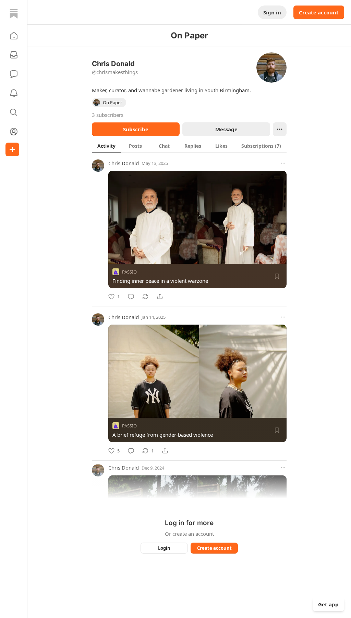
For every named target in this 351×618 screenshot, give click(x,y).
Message (226, 129)
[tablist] (189, 146)
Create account (319, 12)
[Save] (276, 276)
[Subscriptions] (13, 55)
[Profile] (13, 131)
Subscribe (135, 129)
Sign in (272, 12)
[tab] (106, 146)
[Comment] (131, 296)
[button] (13, 35)
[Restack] (145, 296)
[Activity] (13, 93)
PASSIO (129, 272)
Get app (328, 604)
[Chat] (13, 74)
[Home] (13, 13)
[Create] (12, 149)
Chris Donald (123, 163)
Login (164, 548)
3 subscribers (107, 114)
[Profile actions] (280, 129)
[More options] (283, 163)
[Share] (160, 296)
